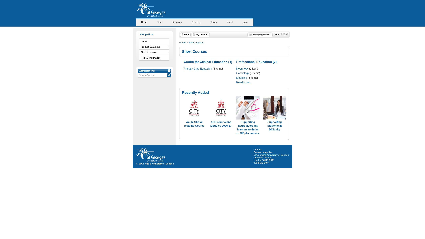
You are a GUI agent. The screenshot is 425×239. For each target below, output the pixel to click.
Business (196, 22)
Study (160, 22)
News (245, 22)
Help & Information (150, 57)
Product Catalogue (150, 46)
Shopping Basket (261, 35)
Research (177, 22)
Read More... (243, 82)
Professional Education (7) (256, 62)
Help (186, 35)
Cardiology (242, 73)
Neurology (242, 68)
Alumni (214, 22)
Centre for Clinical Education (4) (208, 62)
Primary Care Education (198, 68)
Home (144, 22)
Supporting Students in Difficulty (274, 126)
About (230, 22)
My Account (202, 35)
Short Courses (148, 52)
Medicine (241, 77)
